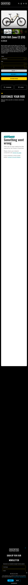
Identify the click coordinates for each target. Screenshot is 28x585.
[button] (23, 3)
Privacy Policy (16, 576)
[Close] (26, 572)
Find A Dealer (13, 74)
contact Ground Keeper (14, 157)
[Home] (5, 3)
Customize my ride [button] (14, 78)
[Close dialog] (25, 548)
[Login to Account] (21, 3)
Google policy (23, 576)
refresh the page (17, 152)
